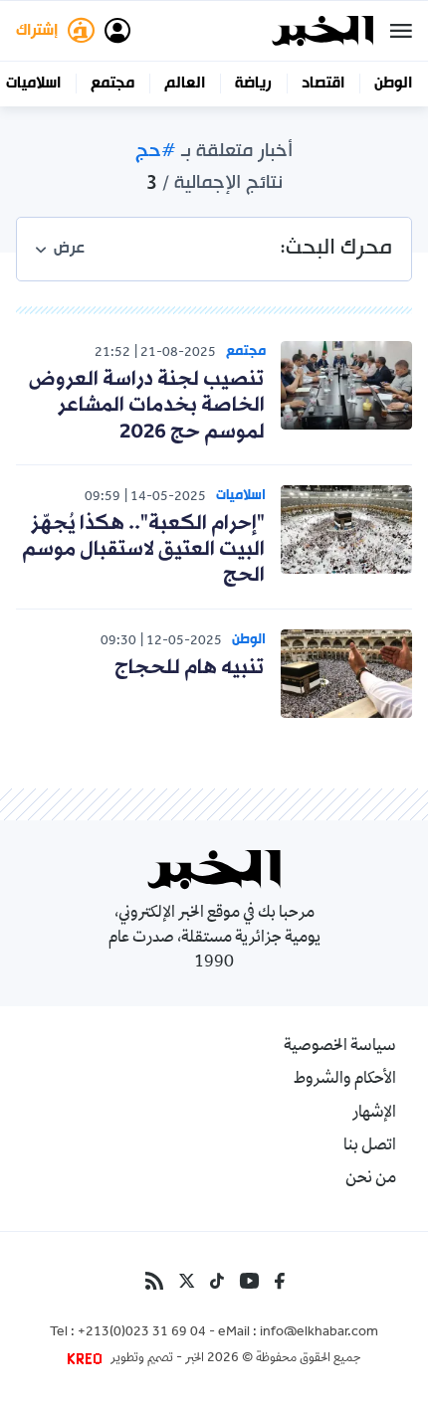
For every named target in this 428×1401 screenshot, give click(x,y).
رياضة (253, 83)
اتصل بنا (369, 1146)
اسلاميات (33, 83)
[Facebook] (280, 1281)
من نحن (370, 1179)
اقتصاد (323, 83)
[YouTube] (249, 1281)
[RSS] (154, 1281)
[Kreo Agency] (87, 1359)
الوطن (393, 83)
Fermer (401, 31)
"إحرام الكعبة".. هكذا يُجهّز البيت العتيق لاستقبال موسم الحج (143, 550)
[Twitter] (186, 1281)
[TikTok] (217, 1281)
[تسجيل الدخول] (117, 31)
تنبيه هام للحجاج (189, 668)
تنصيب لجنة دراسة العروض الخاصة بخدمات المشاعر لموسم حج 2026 (147, 406)
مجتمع (112, 83)
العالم (184, 83)
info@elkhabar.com (319, 1333)
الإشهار (374, 1114)
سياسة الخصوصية (340, 1047)
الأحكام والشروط (345, 1080)
